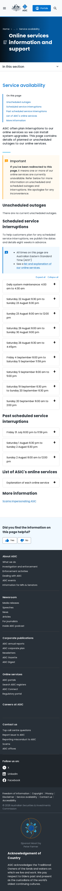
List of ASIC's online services (21, 115)
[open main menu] (4, 8)
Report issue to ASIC (14, 734)
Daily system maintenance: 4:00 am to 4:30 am (26, 286)
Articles (7, 616)
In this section (13, 66)
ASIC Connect (10, 689)
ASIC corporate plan (14, 648)
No (26, 540)
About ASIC (10, 556)
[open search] (55, 8)
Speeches (8, 607)
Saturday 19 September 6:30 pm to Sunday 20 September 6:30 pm (27, 388)
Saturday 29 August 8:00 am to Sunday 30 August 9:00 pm (26, 330)
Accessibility (9, 800)
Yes (12, 540)
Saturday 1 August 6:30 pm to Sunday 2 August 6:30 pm (24, 445)
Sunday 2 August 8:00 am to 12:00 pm (27, 459)
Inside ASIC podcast (13, 626)
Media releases (11, 603)
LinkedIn (13, 774)
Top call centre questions (17, 730)
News (5, 612)
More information (16, 120)
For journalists (10, 621)
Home (6, 29)
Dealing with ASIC (12, 575)
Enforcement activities (15, 571)
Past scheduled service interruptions (26, 111)
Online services (12, 674)
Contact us (10, 724)
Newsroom (10, 597)
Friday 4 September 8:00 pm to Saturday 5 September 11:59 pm (26, 359)
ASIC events (9, 580)
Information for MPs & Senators (20, 585)
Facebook (14, 780)
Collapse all (53, 277)
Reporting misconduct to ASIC (19, 739)
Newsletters (9, 652)
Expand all (40, 277)
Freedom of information (16, 793)
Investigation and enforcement (20, 566)
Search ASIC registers (14, 684)
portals (44, 8)
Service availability (27, 797)
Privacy (49, 793)
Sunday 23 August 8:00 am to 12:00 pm (28, 315)
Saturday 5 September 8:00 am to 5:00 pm (28, 374)
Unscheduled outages (18, 102)
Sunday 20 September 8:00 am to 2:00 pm (27, 403)
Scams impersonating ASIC (19, 501)
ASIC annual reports (13, 643)
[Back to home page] (19, 8)
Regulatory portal (12, 693)
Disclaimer (8, 797)
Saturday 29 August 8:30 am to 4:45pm (25, 345)
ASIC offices (9, 748)
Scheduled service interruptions (23, 106)
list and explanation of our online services (34, 266)
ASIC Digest (9, 662)
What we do (9, 562)
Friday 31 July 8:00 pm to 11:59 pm (27, 432)
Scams (6, 744)
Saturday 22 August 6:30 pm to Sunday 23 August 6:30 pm (26, 301)
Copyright (37, 793)
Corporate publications (18, 638)
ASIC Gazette (10, 657)
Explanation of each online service (28, 483)
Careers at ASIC (13, 704)
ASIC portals (9, 680)
